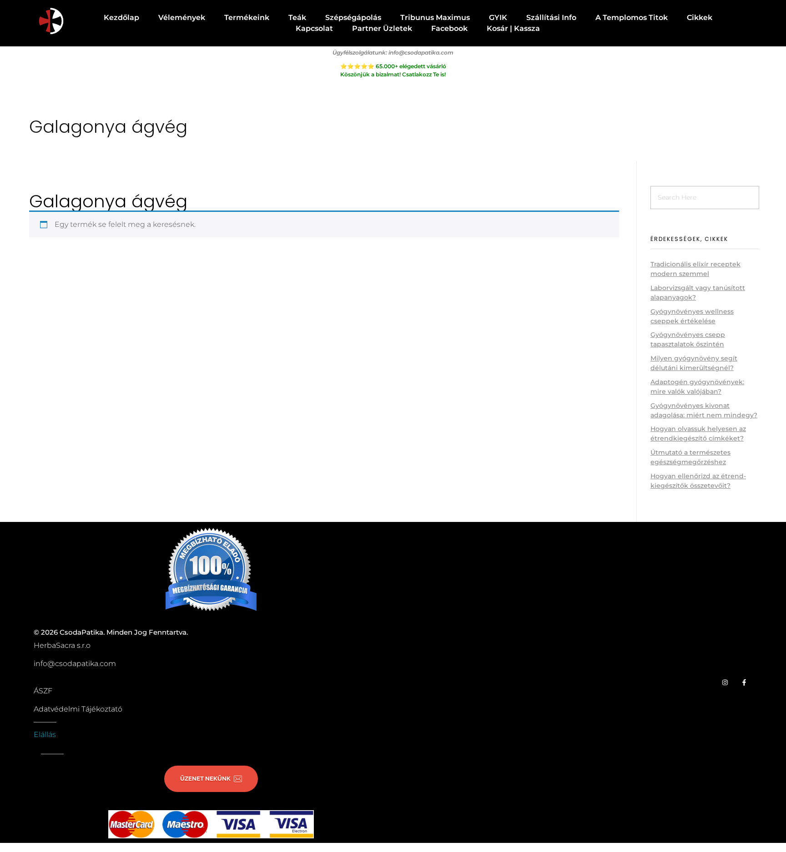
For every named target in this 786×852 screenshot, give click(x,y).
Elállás (45, 734)
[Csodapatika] (50, 21)
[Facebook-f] (744, 682)
